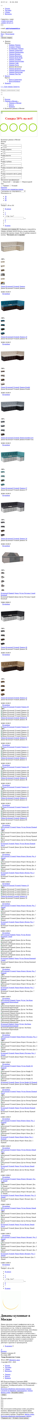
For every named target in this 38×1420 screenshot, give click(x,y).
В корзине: (8, 1346)
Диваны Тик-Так (15, 74)
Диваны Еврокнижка (16, 52)
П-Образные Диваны (16, 48)
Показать (4, 187)
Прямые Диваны (14, 45)
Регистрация (9, 34)
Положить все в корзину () (10, 229)
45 (5, 198)
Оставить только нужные (20, 1418)
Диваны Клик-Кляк (15, 58)
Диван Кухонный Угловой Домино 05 (14, 818)
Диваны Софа (14, 63)
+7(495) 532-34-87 (7, 21)
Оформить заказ (14, 1360)
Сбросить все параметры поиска (12, 189)
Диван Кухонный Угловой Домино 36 (14, 718)
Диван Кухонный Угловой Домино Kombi (15, 387)
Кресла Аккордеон (15, 79)
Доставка (8, 10)
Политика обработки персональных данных (16, 1389)
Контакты (8, 14)
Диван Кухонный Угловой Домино (13, 286)
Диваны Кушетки (15, 68)
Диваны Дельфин (15, 59)
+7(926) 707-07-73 (7, 23)
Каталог (7, 37)
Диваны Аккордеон (15, 50)
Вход (2, 34)
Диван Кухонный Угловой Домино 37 (14, 488)
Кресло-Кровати (14, 81)
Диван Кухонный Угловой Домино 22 (14, 798)
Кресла (7, 76)
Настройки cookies (17, 1392)
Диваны (7, 1374)
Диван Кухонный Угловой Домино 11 (14, 758)
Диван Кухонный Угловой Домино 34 (14, 538)
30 (5, 196)
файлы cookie (29, 1414)
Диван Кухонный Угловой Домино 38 (14, 778)
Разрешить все (6, 1418)
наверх (4, 1394)
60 (5, 200)
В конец (7, 225)
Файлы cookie (5, 1392)
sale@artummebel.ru (13, 28)
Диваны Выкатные (15, 56)
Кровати (8, 83)
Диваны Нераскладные (17, 70)
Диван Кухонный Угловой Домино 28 (14, 647)
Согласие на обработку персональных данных (17, 1390)
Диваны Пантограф (15, 72)
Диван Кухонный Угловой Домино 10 (14, 337)
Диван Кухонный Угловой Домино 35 (14, 738)
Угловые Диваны (15, 47)
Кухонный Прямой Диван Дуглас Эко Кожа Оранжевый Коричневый (16, 1025)
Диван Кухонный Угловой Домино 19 (14, 896)
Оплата (7, 8)
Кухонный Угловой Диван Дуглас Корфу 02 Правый (19, 1082)
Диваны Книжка (14, 54)
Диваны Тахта (14, 65)
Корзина (4, 1351)
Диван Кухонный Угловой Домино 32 (14, 698)
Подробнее (6, 294)
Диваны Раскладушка (16, 61)
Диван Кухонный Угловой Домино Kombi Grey (17, 438)
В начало (8, 209)
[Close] (1, 1397)
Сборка (7, 12)
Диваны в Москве (11, 101)
